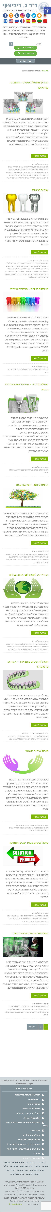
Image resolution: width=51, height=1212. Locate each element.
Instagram (22, 15)
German (33, 21)
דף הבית (42, 1162)
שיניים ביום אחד (42, 739)
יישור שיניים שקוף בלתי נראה (27, 1095)
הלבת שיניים (35, 269)
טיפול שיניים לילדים (31, 1135)
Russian (16, 21)
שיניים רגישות (40, 190)
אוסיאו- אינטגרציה (36, 170)
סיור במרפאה (26, 1166)
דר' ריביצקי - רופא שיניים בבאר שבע (26, 7)
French (22, 21)
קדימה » (32, 1026)
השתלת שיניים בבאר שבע (22, 175)
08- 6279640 (27, 47)
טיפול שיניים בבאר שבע (15, 916)
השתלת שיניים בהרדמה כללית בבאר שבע (27, 647)
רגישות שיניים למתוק (41, 266)
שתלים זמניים (39, 470)
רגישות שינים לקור (27, 263)
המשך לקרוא (40, 155)
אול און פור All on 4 (32, 1118)
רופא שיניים (36, 175)
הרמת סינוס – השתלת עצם (32, 484)
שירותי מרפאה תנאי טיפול (29, 1139)
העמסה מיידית (22, 172)
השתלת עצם (13, 557)
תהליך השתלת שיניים (22, 170)
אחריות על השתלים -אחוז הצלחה (28, 574)
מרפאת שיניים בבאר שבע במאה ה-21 (23, 1144)
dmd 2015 (22, 1080)
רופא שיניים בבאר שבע (26, 557)
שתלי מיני (33, 1006)
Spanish (28, 21)
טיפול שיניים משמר (37, 751)
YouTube (44, 15)
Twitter (33, 15)
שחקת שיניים (35, 274)
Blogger (38, 15)
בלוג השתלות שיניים (35, 260)
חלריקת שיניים (25, 274)
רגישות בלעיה (33, 277)
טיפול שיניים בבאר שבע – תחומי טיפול (23, 1149)
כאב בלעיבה (14, 274)
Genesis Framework (38, 1080)
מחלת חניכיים (12, 269)
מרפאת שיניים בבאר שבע (15, 178)
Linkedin (27, 15)
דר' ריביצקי (32, 172)
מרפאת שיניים (39, 167)
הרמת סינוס (33, 554)
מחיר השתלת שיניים (26, 167)
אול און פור (11, 1009)
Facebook (5, 15)
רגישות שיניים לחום (22, 271)
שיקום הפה (35, 1130)
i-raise (41, 554)
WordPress (21, 1083)
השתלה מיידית (27, 369)
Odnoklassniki (11, 15)
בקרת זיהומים (34, 1099)
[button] (47, 10)
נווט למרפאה (28, 53)
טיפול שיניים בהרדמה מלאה (32, 733)
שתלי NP (40, 1006)
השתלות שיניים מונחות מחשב (30, 933)
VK (16, 15)
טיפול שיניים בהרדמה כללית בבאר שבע (22, 739)
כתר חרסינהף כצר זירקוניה (24, 266)
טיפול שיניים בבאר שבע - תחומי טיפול (29, 825)
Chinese (44, 21)
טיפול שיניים (28, 916)
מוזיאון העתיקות (37, 1170)
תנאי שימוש (22, 1170)
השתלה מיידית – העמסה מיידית (29, 289)
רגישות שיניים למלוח (13, 263)
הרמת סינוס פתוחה (17, 560)
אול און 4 (19, 1009)
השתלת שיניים (37, 164)
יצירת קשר (10, 1170)
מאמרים (36, 1153)
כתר (18, 269)
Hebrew (5, 21)
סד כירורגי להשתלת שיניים (39, 1012)
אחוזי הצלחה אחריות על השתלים (32, 644)
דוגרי (29, 1204)
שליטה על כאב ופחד (31, 1108)
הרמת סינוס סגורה (30, 560)
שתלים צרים (25, 1006)
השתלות (17, 644)
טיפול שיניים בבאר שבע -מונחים (29, 842)
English (11, 21)
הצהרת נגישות (32, 1174)
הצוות (37, 1166)
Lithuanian (39, 21)
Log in (30, 1083)
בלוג (6, 1166)
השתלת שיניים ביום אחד (16, 736)
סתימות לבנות (39, 828)
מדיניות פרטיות (17, 1174)
